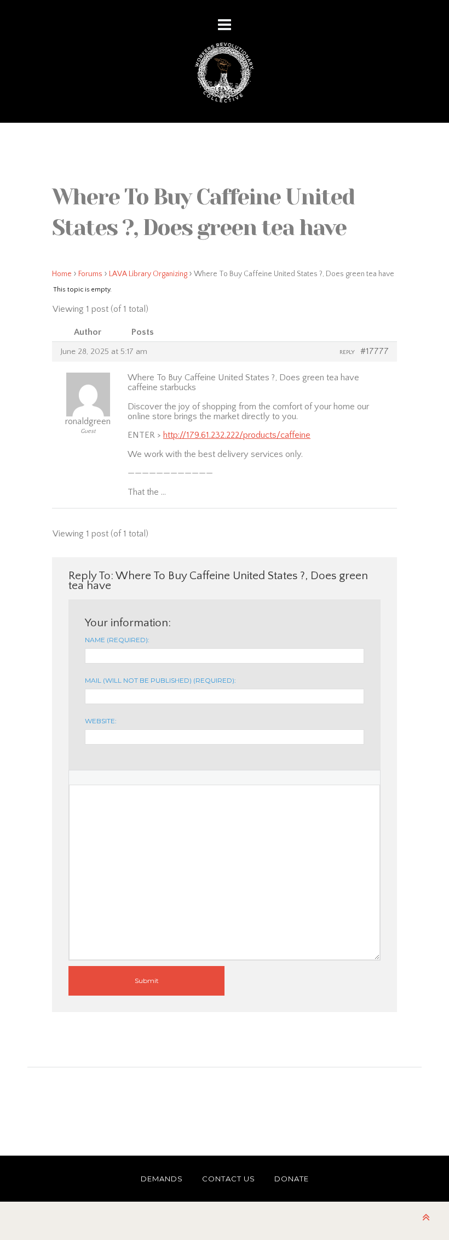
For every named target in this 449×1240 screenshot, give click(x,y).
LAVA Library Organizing (148, 274)
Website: (101, 721)
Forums (90, 274)
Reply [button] (347, 352)
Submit (147, 980)
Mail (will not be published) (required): (160, 680)
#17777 (374, 351)
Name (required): (117, 640)
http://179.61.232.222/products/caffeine (236, 435)
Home (62, 274)
